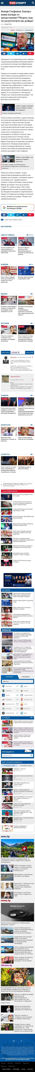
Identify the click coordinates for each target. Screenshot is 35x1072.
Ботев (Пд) (27, 708)
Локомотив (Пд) (10, 713)
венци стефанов (13, 219)
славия (6, 219)
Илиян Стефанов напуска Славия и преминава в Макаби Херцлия (23, 721)
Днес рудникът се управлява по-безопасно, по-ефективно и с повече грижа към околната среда (23, 656)
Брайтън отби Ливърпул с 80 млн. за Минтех (8, 439)
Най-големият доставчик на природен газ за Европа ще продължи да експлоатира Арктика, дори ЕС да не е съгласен (24, 950)
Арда (25, 713)
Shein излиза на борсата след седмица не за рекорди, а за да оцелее (23, 958)
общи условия (6, 1069)
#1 (32, 380)
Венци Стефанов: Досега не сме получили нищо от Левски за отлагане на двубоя (25, 251)
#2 (32, 357)
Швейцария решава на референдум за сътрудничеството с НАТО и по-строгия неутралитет (16, 860)
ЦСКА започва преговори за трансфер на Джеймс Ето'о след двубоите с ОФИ (23, 812)
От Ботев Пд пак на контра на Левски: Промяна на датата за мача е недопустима (22, 503)
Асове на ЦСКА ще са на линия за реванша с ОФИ (23, 509)
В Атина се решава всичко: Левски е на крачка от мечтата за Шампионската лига (23, 540)
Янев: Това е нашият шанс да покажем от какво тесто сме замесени (8, 279)
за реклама (16, 1069)
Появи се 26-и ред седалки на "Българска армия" (22, 804)
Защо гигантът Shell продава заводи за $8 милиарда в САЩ (22, 640)
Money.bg (10, 1063)
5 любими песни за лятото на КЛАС (24, 467)
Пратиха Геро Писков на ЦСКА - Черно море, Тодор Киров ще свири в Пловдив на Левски (22, 595)
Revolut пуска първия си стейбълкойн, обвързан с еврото (15, 923)
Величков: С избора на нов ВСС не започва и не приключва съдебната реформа (24, 886)
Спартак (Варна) (28, 695)
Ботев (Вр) (8, 708)
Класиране (26, 677)
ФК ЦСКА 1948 (28, 699)
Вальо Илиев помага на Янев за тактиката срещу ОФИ (23, 524)
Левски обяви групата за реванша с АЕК (25, 278)
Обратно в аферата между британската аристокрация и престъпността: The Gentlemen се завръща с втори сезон (17, 998)
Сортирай (14, 352)
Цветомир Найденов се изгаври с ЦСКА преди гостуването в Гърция (23, 798)
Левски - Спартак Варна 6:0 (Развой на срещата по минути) (23, 790)
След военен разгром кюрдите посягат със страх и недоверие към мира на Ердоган (8, 410)
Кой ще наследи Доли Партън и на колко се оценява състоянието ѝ (23, 1007)
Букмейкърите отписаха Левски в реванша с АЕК (24, 818)
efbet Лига (6, 681)
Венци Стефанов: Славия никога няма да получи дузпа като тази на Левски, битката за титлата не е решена (23, 730)
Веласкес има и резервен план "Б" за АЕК (23, 495)
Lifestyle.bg (18, 1063)
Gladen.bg (3, 1066)
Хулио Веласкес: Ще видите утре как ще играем (23, 517)
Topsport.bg (26, 1063)
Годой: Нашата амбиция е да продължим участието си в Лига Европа (23, 616)
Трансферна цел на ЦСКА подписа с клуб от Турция (21, 553)
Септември (9, 699)
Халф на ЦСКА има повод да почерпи (22, 561)
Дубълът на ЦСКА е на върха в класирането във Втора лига (22, 546)
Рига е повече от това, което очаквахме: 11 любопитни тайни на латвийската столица (25, 338)
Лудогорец (8, 690)
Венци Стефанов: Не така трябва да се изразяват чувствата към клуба (8, 250)
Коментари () (29, 30)
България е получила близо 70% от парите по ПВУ (23, 894)
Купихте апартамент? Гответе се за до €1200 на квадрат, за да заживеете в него (9, 309)
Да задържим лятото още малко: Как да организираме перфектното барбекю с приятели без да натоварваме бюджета (16, 989)
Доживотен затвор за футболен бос (23, 776)
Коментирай (29, 352)
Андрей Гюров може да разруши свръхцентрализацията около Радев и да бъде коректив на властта (26, 411)
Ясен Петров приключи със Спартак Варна (22, 783)
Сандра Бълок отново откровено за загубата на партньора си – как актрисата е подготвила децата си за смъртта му (23, 1027)
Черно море (9, 686)
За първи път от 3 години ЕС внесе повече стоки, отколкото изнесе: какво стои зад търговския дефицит (23, 649)
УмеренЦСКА (15, 376)
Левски (8, 695)
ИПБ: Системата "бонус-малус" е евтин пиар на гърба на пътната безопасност (23, 868)
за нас (23, 1069)
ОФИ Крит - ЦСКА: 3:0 (20, 769)
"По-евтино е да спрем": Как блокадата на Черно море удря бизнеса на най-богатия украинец (23, 635)
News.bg (3, 1063)
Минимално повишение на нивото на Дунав (23, 875)
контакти (30, 1069)
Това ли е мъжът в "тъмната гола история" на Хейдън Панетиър (8, 338)
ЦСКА (25, 704)
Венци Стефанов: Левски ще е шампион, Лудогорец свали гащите (22, 736)
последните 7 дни (9, 765)
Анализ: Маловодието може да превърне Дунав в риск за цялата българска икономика (23, 930)
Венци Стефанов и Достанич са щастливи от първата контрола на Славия (23, 743)
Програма (9, 677)
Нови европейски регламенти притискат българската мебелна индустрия (23, 662)
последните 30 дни (26, 765)
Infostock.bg (11, 1066)
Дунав (25, 686)
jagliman (13, 357)
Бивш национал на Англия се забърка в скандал (22, 608)
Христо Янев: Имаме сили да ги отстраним (25, 438)
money (7, 630)
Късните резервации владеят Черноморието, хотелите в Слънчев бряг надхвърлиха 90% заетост (26, 311)
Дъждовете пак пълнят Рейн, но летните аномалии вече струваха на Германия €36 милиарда (23, 940)
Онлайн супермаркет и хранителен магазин (20, 826)
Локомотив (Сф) (10, 704)
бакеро (20, 219)
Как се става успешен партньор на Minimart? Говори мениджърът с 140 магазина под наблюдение (23, 670)
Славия (12, 30)
